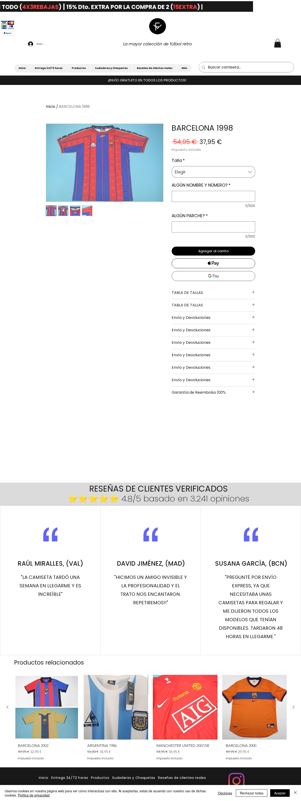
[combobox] (213, 172)
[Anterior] (7, 707)
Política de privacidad (34, 795)
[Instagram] (236, 781)
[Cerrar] (295, 793)
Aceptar (280, 793)
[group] (150, 722)
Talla (178, 160)
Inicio (50, 106)
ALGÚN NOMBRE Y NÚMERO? (201, 185)
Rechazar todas (251, 793)
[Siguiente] (293, 707)
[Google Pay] (213, 276)
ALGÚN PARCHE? (190, 216)
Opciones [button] (225, 793)
